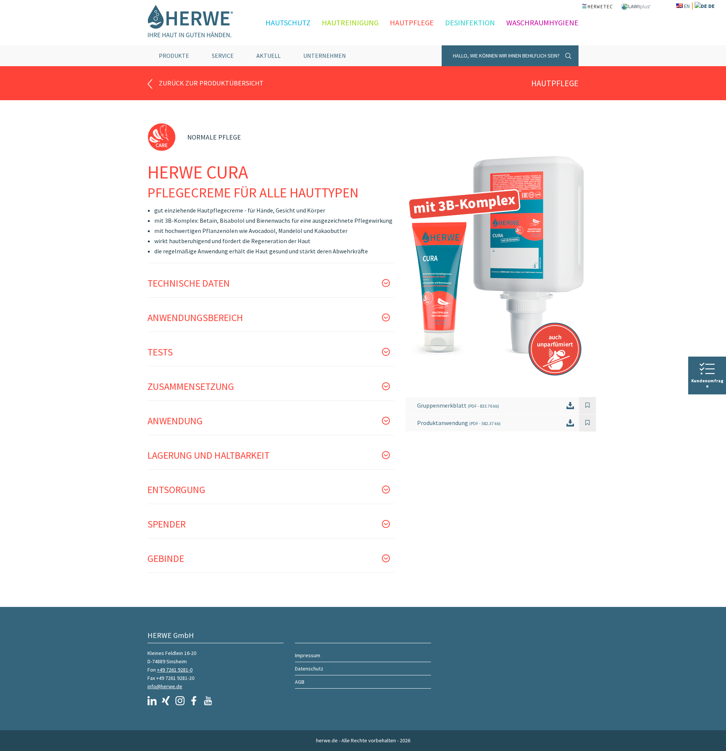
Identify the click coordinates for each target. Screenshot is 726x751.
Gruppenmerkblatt (458, 405)
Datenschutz (309, 668)
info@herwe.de (164, 686)
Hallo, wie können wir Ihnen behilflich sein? (506, 55)
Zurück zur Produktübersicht (211, 83)
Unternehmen (324, 55)
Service (223, 55)
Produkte (174, 55)
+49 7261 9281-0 (174, 669)
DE (711, 6)
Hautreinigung (350, 22)
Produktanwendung (459, 423)
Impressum (307, 655)
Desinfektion (470, 22)
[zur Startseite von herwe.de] (196, 22)
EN (687, 6)
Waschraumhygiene (542, 22)
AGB (299, 681)
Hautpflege (412, 22)
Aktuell (268, 55)
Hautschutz (287, 22)
